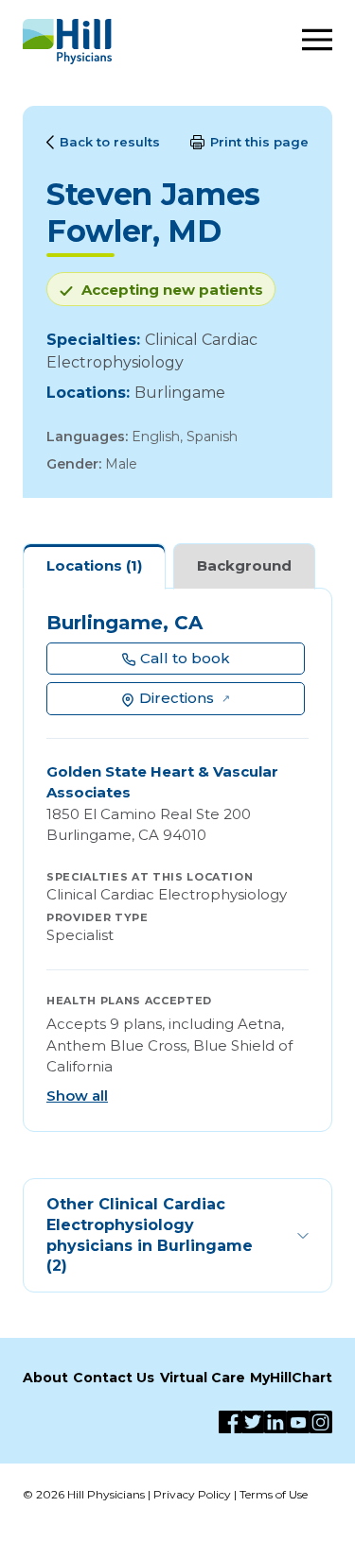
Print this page (259, 141)
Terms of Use (274, 1494)
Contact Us (113, 1377)
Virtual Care (202, 1377)
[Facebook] (230, 1422)
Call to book (185, 658)
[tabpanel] (177, 860)
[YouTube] (298, 1422)
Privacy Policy (192, 1494)
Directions (176, 698)
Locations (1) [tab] (94, 565)
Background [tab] (244, 565)
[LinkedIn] (275, 1422)
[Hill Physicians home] (67, 41)
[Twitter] (252, 1422)
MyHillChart (291, 1377)
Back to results (110, 141)
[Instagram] (321, 1422)
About (45, 1377)
